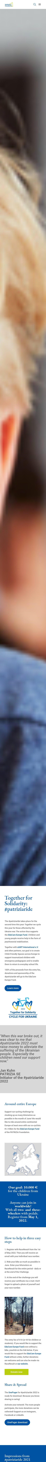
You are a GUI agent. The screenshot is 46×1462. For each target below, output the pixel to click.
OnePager (12, 1392)
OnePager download (17, 1422)
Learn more (13, 988)
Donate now (16, 1372)
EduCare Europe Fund (29, 1129)
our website (22, 1364)
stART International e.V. (27, 947)
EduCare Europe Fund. (18, 935)
